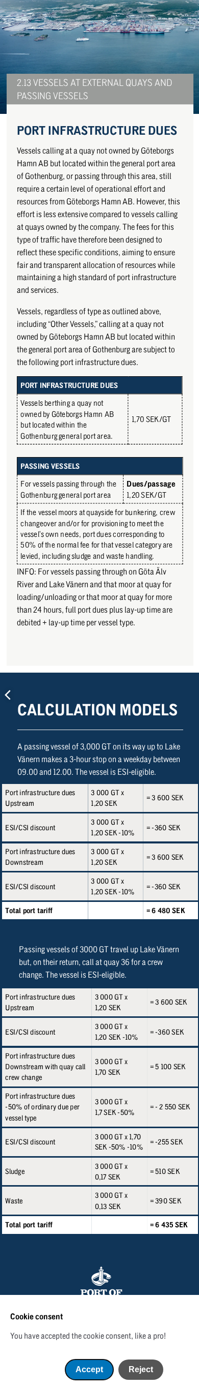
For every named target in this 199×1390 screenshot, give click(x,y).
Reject (141, 1369)
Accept (89, 1369)
